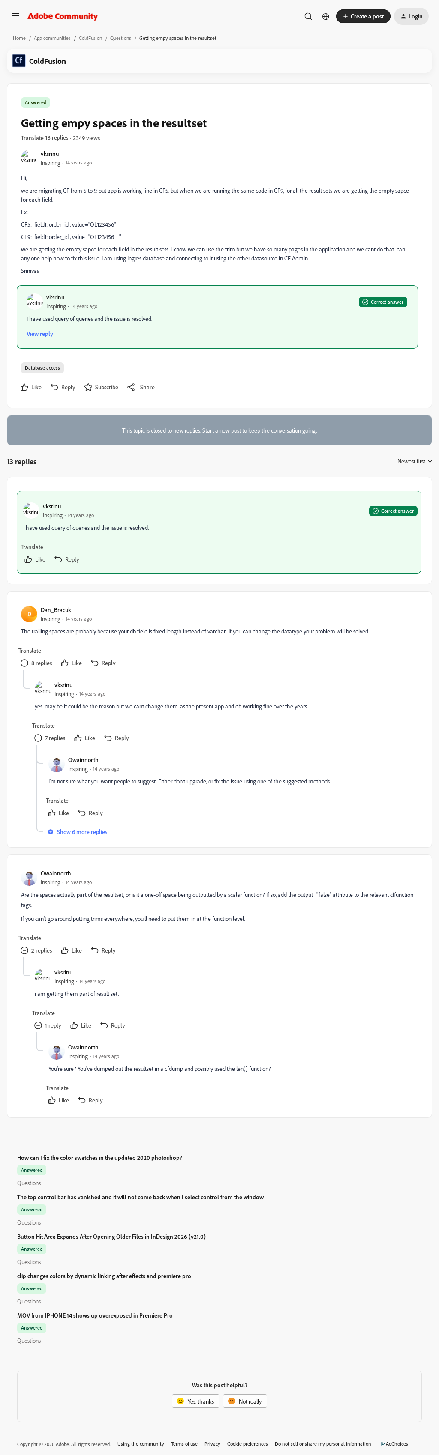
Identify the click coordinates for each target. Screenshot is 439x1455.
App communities (52, 38)
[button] (15, 18)
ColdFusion (90, 38)
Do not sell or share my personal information (323, 1443)
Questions (120, 38)
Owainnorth (83, 759)
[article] (219, 532)
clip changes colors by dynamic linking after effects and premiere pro (104, 1275)
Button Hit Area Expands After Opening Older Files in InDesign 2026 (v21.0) (111, 1236)
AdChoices (397, 1443)
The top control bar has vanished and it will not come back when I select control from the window (140, 1197)
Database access (42, 367)
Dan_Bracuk (56, 609)
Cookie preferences (247, 1443)
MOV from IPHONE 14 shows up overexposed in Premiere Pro (95, 1315)
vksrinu (50, 153)
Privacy (212, 1443)
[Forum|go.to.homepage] (62, 16)
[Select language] (326, 16)
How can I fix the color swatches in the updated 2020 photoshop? (99, 1157)
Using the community (140, 1443)
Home (19, 38)
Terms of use (184, 1443)
